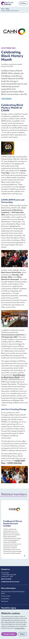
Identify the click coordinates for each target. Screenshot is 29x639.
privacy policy (20, 628)
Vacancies (4, 601)
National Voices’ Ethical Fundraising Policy (12, 592)
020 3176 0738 (6, 579)
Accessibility (5, 599)
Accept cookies (9, 634)
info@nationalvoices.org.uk (10, 582)
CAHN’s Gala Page (14, 463)
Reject (23, 634)
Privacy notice (5, 596)
